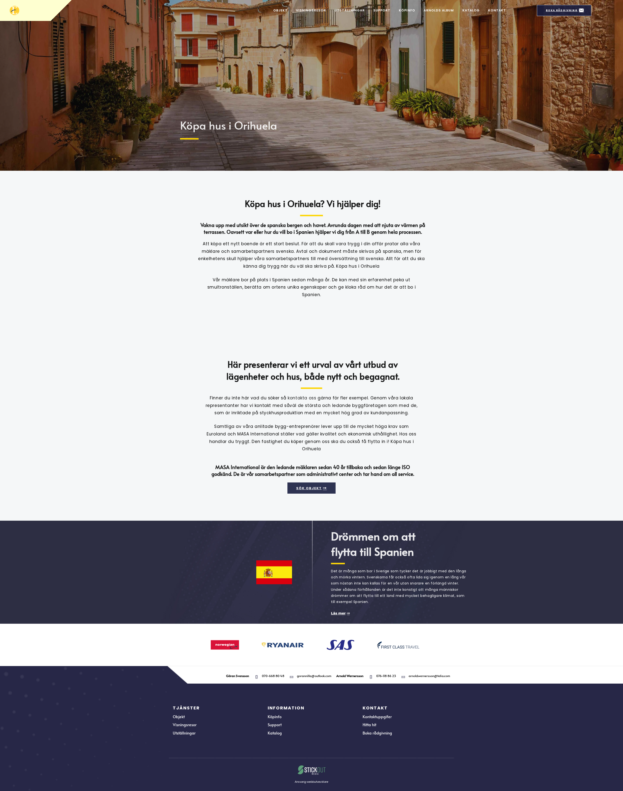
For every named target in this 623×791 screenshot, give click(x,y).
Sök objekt (309, 488)
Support (381, 10)
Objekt (280, 10)
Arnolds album (439, 10)
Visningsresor (311, 10)
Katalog (471, 10)
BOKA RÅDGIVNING (562, 10)
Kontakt (497, 10)
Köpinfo (407, 10)
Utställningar (350, 10)
